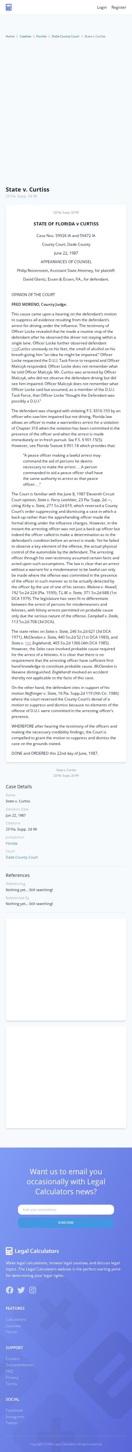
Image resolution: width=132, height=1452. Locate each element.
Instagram (15, 1416)
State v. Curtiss (27, 189)
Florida (41, 36)
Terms (11, 1384)
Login (102, 7)
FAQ (9, 1371)
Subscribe (66, 1222)
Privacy (12, 1377)
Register (118, 7)
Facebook (14, 1410)
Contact (13, 1358)
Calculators (16, 1319)
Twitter (12, 1423)
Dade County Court (65, 36)
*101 (28, 643)
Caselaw (25, 36)
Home (10, 36)
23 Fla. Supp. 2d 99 (21, 196)
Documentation (19, 1364)
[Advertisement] (66, 112)
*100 (15, 349)
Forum (11, 1332)
